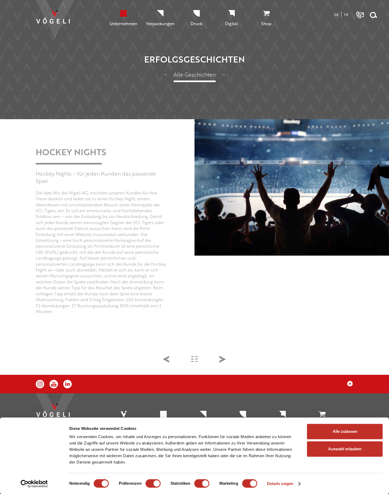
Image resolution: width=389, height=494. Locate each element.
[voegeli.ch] (57, 22)
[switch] (153, 483)
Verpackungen (160, 23)
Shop (266, 23)
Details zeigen (280, 483)
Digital (231, 23)
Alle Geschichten (195, 74)
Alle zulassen (345, 431)
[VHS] (223, 360)
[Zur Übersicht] (194, 359)
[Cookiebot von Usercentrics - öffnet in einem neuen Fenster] (34, 484)
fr (346, 14)
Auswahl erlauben (344, 449)
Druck (196, 23)
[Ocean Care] (166, 360)
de (336, 14)
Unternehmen (123, 23)
